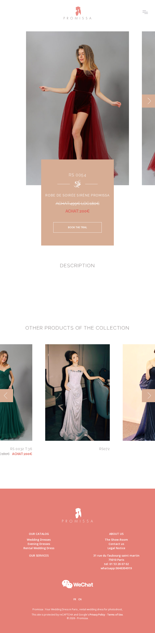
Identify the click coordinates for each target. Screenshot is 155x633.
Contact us (116, 544)
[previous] (6, 101)
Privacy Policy (97, 614)
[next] (148, 101)
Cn (80, 599)
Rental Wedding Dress (38, 548)
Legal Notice (116, 548)
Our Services (39, 555)
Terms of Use (115, 614)
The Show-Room (116, 540)
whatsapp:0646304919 (116, 568)
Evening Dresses (39, 544)
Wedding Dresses (39, 540)
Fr (74, 599)
